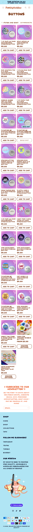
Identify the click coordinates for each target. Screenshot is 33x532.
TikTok (6, 445)
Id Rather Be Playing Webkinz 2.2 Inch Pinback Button (24, 132)
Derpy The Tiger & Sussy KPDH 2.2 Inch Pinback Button (8, 338)
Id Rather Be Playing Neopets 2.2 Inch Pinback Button (8, 132)
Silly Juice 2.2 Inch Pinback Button (23, 43)
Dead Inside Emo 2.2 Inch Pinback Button (8, 192)
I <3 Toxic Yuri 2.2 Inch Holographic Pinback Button (24, 102)
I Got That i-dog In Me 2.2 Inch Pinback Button (24, 220)
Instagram (7, 442)
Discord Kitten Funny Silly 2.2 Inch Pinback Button (7, 162)
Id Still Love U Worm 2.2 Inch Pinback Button (24, 192)
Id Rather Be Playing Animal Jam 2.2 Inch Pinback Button (8, 308)
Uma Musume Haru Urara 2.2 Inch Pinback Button (23, 308)
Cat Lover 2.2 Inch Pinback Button (22, 278)
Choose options (24, 346)
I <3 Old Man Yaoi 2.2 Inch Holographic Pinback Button (24, 72)
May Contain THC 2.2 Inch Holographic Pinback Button (8, 72)
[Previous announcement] (3, 2)
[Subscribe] (28, 408)
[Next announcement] (30, 2)
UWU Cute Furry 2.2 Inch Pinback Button (24, 249)
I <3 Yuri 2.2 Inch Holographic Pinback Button (8, 220)
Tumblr (6, 449)
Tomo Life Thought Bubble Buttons (24, 338)
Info (5, 432)
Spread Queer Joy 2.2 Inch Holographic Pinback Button (8, 102)
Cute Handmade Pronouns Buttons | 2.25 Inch (7, 368)
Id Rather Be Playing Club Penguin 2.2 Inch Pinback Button (8, 278)
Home (5, 421)
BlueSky (6, 453)
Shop (5, 424)
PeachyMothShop (15, 526)
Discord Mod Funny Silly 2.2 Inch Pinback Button (23, 162)
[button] (3, 7)
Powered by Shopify (22, 527)
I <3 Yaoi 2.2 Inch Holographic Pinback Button (8, 43)
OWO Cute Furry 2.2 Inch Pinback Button (8, 249)
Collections (8, 428)
